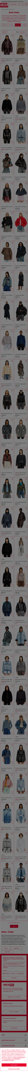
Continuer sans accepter (14, 1068)
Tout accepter (14, 1065)
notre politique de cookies (8, 1060)
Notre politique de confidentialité (11, 1058)
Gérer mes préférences (18, 1057)
